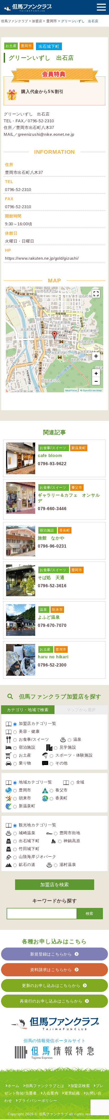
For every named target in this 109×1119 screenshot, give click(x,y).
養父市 (76, 487)
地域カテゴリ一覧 (34, 782)
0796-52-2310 (18, 189)
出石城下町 (49, 46)
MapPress (71, 390)
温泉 (43, 610)
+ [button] (96, 373)
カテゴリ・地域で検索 (28, 709)
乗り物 (24, 763)
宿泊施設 (47, 530)
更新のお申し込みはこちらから (51, 985)
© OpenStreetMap (91, 390)
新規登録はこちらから (51, 954)
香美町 (64, 530)
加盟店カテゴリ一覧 (36, 723)
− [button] (96, 380)
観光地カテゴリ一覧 (36, 825)
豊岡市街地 (69, 833)
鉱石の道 (26, 864)
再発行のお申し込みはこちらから (51, 1001)
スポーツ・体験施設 (73, 755)
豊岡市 (26, 46)
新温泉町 (78, 448)
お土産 (11, 46)
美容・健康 (28, 731)
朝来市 (57, 610)
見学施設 (67, 747)
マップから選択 (81, 709)
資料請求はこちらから (51, 969)
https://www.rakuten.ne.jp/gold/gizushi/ (42, 258)
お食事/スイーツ (53, 448)
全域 (79, 782)
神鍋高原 (71, 840)
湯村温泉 (67, 864)
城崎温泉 (26, 833)
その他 (61, 763)
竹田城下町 (28, 848)
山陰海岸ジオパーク (36, 856)
